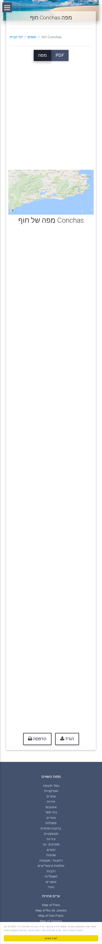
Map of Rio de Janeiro (51, 910)
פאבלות (51, 823)
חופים (32, 37)
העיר (51, 887)
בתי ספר (51, 812)
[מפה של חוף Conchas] (51, 192)
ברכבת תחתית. (51, 828)
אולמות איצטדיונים (51, 866)
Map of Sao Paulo (51, 915)
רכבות (51, 871)
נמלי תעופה (51, 786)
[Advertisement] (51, 112)
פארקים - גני (51, 844)
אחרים (51, 796)
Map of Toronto (51, 921)
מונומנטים (51, 833)
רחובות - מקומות (51, 860)
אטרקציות (51, 791)
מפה (42, 55)
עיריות (51, 839)
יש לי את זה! (51, 938)
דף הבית (16, 37)
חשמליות (51, 876)
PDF (60, 55)
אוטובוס (51, 807)
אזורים (51, 818)
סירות (51, 801)
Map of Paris (51, 905)
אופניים (51, 882)
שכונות (51, 855)
